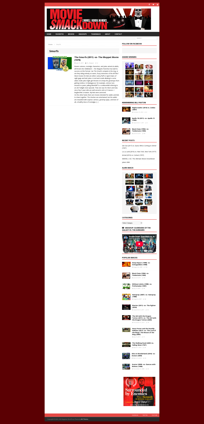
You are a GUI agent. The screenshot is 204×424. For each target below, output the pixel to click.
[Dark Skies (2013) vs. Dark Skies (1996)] (139, 176)
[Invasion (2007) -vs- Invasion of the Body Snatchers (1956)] (134, 209)
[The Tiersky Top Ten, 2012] (139, 82)
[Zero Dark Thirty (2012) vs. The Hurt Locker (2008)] (139, 89)
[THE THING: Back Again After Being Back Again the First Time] (148, 182)
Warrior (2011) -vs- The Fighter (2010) (144, 306)
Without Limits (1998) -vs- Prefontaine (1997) (142, 285)
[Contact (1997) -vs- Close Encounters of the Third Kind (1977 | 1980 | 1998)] (148, 195)
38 (145, 299)
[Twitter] (153, 4)
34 (148, 322)
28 (145, 347)
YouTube (154, 415)
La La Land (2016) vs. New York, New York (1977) (139, 152)
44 (144, 288)
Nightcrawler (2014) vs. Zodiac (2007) (143, 109)
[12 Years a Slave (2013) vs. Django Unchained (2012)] (129, 77)
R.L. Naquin (90, 63)
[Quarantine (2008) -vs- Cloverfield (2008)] (139, 188)
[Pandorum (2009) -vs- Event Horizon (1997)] (130, 195)
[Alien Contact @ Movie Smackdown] (130, 189)
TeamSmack (96, 34)
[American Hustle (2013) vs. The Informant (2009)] (129, 72)
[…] (97, 102)
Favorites (60, 34)
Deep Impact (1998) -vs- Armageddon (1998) (141, 264)
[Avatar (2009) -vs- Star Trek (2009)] (148, 188)
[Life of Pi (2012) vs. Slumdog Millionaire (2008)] (139, 94)
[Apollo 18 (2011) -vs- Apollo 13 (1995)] (126, 123)
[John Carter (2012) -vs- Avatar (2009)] (148, 176)
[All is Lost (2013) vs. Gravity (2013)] (148, 72)
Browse (71, 34)
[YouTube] (157, 4)
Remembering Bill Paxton (134, 102)
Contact (118, 34)
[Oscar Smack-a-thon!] (129, 82)
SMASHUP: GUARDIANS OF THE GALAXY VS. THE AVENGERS (136, 229)
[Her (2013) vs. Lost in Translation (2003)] (148, 66)
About (107, 34)
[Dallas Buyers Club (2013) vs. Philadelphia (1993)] (139, 72)
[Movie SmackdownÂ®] (102, 19)
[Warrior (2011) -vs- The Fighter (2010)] (126, 309)
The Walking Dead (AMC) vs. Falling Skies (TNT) (143, 344)
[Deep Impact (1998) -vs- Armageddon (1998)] (126, 265)
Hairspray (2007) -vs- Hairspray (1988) (144, 296)
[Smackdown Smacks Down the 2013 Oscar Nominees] (148, 82)
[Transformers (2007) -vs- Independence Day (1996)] (144, 209)
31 (144, 337)
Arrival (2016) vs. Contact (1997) (133, 155)
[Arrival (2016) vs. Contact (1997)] (139, 66)
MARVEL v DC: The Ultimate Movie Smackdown (138, 159)
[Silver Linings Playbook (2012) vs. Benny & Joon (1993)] (129, 94)
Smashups (83, 34)
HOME (49, 34)
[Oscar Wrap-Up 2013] (148, 77)
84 (144, 133)
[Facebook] (149, 4)
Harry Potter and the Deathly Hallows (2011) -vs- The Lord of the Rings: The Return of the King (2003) (144, 331)
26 (145, 358)
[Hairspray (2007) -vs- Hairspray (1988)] (126, 299)
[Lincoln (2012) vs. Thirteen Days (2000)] (148, 94)
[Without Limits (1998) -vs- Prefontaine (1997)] (126, 288)
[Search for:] (146, 38)
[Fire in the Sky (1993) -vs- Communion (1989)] (139, 202)
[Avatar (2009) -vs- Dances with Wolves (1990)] (126, 369)
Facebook (135, 415)
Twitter (144, 415)
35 (148, 310)
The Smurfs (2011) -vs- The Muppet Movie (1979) (96, 58)
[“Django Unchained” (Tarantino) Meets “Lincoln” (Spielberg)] (148, 89)
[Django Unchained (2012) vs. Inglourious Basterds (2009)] (129, 89)
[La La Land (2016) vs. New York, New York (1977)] (129, 66)
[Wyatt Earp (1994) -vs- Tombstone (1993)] (126, 133)
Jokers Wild (126, 162)
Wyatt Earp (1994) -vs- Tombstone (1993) (140, 130)
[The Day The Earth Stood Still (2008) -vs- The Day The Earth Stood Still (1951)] (148, 202)
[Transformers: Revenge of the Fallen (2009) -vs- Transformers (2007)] (130, 202)
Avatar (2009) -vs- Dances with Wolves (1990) (143, 365)
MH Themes (84, 419)
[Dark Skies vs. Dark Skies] (139, 182)
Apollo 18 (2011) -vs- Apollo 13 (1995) (143, 119)
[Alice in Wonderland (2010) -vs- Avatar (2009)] (126, 358)
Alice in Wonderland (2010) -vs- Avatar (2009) (143, 355)
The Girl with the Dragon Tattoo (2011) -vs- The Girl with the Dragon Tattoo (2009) (144, 318)
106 (146, 267)
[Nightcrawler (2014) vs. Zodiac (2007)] (126, 110)
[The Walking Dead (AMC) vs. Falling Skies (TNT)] (129, 182)
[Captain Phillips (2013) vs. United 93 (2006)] (139, 77)
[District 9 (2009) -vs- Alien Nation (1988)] (139, 195)
